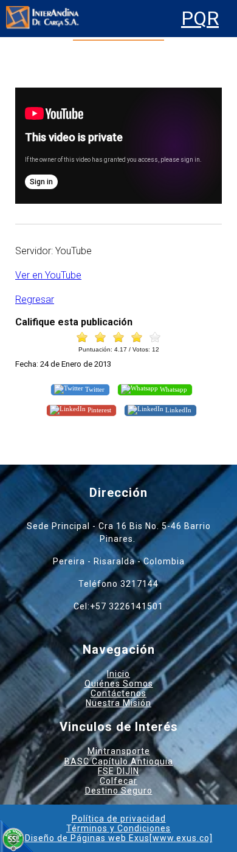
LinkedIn (177, 409)
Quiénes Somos (118, 683)
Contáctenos (118, 693)
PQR (200, 18)
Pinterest (98, 409)
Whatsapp (172, 389)
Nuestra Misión (118, 703)
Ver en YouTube (48, 275)
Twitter (94, 389)
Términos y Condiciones (118, 828)
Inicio (118, 674)
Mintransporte (119, 751)
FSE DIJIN (118, 771)
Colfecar (118, 781)
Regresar (34, 299)
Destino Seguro (119, 790)
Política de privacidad (119, 818)
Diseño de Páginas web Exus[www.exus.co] (119, 838)
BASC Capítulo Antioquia (118, 761)
